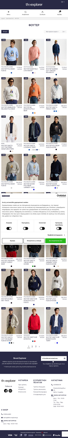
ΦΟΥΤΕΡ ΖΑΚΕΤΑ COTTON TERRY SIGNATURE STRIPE (7, 147)
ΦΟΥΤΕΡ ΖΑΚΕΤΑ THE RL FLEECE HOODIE (29, 262)
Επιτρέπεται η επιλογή (34, 240)
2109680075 (57, 385)
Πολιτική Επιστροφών (40, 392)
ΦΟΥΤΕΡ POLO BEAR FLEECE (8, 70)
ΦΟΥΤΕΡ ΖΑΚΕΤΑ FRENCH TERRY (51, 108)
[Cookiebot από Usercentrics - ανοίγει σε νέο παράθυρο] (58, 196)
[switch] (25, 228)
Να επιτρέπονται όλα (55, 240)
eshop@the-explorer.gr (10, 417)
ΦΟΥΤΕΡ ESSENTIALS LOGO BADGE (31, 70)
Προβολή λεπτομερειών (55, 235)
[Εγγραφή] (65, 358)
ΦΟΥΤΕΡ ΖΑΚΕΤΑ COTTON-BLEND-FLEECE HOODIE (7, 339)
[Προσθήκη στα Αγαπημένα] (19, 41)
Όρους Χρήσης (54, 366)
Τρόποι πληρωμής (39, 387)
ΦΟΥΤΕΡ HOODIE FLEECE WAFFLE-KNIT (53, 185)
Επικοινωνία (22, 392)
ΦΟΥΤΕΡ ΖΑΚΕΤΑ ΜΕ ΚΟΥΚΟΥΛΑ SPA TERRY (52, 339)
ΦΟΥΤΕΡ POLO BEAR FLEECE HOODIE (52, 146)
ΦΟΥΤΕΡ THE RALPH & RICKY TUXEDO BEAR (7, 262)
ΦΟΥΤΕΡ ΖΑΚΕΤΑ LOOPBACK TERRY (30, 146)
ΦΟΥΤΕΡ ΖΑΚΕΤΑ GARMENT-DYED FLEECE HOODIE (51, 262)
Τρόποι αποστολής (39, 389)
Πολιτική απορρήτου (22, 388)
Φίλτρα (5, 32)
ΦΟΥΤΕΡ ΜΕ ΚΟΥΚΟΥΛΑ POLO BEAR (29, 109)
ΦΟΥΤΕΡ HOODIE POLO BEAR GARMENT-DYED (29, 185)
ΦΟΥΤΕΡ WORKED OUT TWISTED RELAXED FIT (52, 70)
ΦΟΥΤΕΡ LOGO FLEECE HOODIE (51, 300)
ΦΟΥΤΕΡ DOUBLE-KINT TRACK (7, 300)
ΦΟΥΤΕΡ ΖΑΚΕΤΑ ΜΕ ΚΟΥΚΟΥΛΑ (30, 338)
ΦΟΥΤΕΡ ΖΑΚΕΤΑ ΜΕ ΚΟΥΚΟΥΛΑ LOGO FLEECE (30, 300)
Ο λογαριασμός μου (39, 394)
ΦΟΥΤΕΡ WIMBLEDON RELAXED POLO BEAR (8, 108)
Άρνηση (12, 240)
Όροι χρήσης (22, 385)
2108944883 (7, 414)
